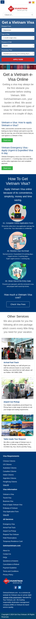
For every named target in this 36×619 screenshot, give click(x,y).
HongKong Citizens (10, 482)
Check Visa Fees (18, 304)
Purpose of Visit (7, 42)
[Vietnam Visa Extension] (18, 425)
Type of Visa (5, 34)
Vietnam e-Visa (8, 494)
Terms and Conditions (10, 571)
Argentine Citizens (9, 478)
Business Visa (8, 501)
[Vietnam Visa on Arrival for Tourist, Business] (13, 581)
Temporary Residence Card (12, 541)
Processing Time (7, 50)
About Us (6, 550)
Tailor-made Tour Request (15, 439)
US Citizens (7, 464)
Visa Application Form (11, 511)
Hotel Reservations (10, 538)
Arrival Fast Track (11, 362)
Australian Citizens (9, 468)
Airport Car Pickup (12, 402)
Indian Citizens (8, 475)
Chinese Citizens (9, 461)
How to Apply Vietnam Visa (12, 505)
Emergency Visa (9, 524)
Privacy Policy (8, 575)
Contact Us (7, 554)
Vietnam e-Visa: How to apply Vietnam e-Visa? (17, 124)
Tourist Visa (7, 498)
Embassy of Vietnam (10, 508)
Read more (7, 140)
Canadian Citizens (9, 471)
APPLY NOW (18, 59)
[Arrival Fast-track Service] (18, 348)
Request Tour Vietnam (11, 534)
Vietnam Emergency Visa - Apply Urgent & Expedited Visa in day (17, 150)
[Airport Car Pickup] (18, 388)
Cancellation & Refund (11, 564)
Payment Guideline (10, 568)
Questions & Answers (10, 561)
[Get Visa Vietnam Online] (18, 8)
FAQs (5, 557)
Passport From (6, 26)
